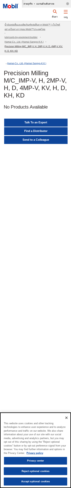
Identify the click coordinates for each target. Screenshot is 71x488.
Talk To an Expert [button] (35, 122)
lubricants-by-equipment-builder (21, 37)
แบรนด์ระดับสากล (45, 3)
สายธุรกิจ (28, 3)
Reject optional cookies (36, 471)
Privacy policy (35, 453)
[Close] (66, 418)
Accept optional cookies (35, 481)
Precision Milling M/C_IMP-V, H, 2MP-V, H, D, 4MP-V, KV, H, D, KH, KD (34, 48)
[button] (65, 13)
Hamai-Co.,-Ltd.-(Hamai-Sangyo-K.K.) (24, 42)
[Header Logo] (11, 4)
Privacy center (35, 460)
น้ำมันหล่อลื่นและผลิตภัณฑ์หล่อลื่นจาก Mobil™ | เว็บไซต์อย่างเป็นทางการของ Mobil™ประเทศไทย (32, 27)
